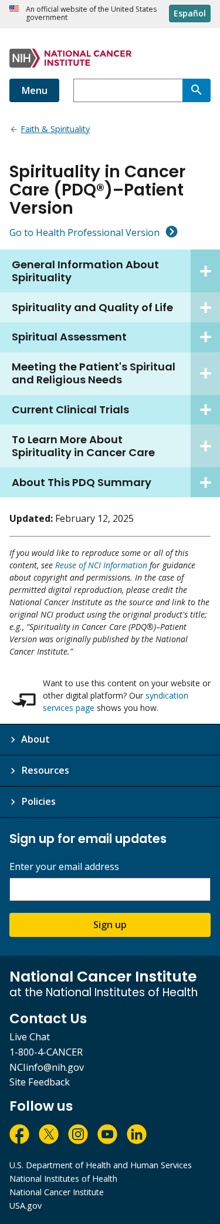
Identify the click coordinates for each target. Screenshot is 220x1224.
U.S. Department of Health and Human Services (100, 1165)
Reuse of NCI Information (101, 565)
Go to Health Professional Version (84, 232)
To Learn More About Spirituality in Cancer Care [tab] (83, 446)
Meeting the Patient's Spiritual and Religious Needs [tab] (93, 373)
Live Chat (29, 1036)
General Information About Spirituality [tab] (85, 271)
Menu (34, 90)
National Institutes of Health (63, 1178)
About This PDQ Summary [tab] (81, 482)
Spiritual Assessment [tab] (69, 336)
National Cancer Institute (56, 1192)
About (35, 739)
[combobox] (127, 90)
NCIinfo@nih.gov (46, 1067)
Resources (45, 770)
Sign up (110, 924)
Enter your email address (64, 867)
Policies (38, 801)
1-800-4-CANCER (46, 1052)
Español (190, 13)
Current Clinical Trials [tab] (70, 409)
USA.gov (25, 1205)
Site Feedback (39, 1081)
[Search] (196, 90)
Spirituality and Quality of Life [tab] (92, 307)
